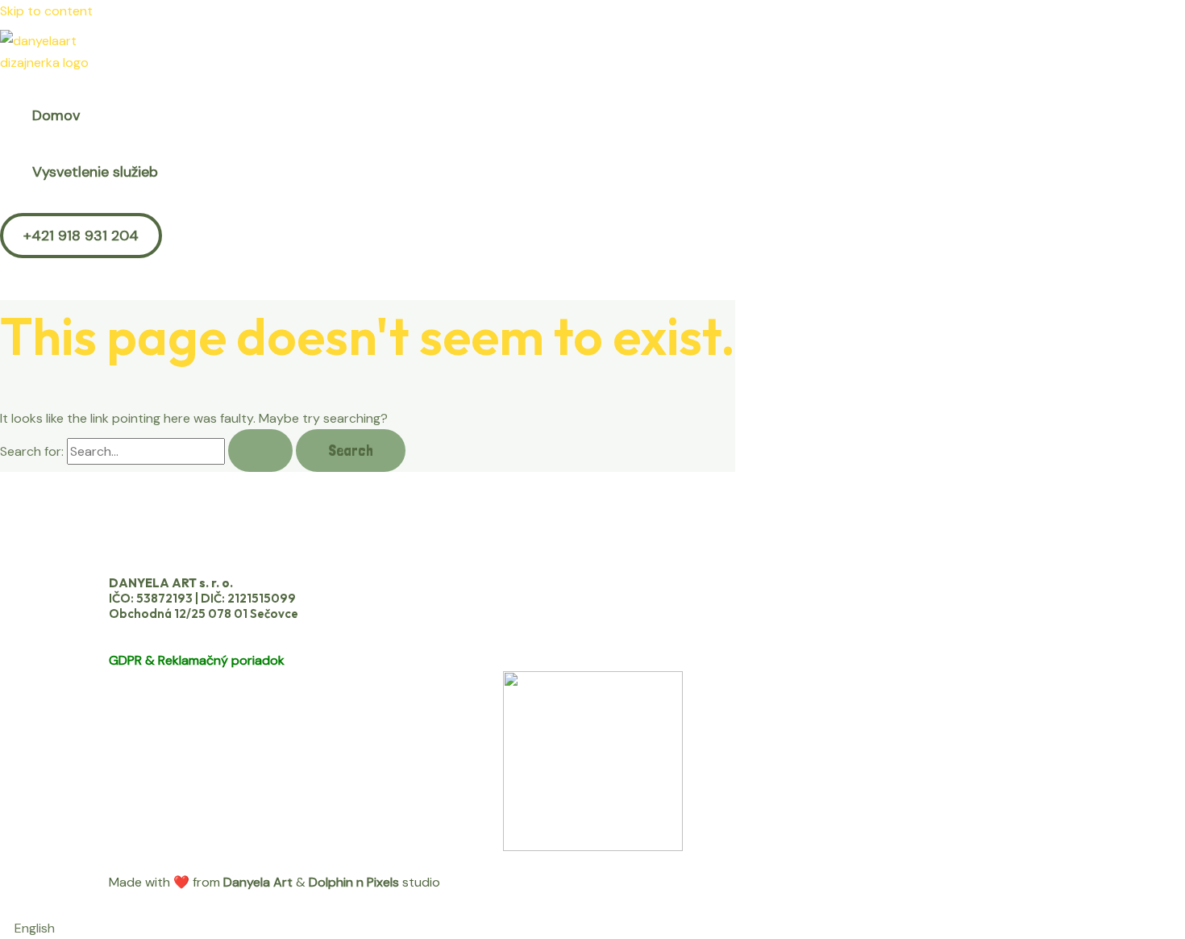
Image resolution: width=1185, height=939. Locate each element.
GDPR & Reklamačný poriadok (197, 660)
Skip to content (46, 10)
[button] (81, 235)
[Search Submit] (260, 450)
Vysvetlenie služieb (95, 172)
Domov (56, 115)
